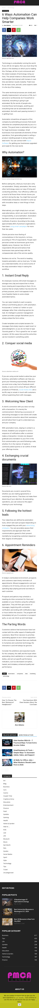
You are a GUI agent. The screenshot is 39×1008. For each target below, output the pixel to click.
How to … (6, 827)
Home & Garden (8, 824)
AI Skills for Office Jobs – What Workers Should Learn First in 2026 (25, 762)
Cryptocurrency (8, 799)
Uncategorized (8, 873)
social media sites (25, 390)
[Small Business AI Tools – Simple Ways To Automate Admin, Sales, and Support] (7, 752)
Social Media (7, 854)
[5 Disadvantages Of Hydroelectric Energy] (7, 902)
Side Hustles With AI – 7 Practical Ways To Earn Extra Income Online (25, 742)
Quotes (5, 851)
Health (5, 820)
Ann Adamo (7, 25)
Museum (6, 839)
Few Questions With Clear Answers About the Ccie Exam (28, 702)
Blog (4, 784)
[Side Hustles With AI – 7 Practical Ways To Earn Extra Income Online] (7, 742)
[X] (9, 30)
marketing (32, 673)
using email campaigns (18, 226)
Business (6, 787)
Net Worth (7, 845)
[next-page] (6, 770)
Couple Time (7, 796)
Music (5, 842)
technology (6, 676)
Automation (11, 673)
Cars (4, 790)
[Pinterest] (14, 30)
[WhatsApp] (18, 30)
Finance (6, 808)
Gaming (6, 817)
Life (4, 836)
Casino (5, 793)
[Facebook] (4, 30)
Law (4, 833)
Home (4, 7)
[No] (36, 1001)
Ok (19, 1004)
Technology (11, 7)
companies (20, 673)
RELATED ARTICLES (9, 735)
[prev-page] (3, 770)
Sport (5, 857)
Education (6, 802)
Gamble (6, 814)
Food (5, 811)
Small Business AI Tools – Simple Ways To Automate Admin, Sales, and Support (24, 752)
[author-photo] (20, 722)
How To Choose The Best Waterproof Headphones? (9, 702)
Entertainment (8, 805)
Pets (4, 848)
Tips (4, 866)
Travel (5, 870)
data (26, 673)
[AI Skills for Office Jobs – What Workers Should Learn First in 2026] (7, 762)
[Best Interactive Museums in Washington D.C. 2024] (7, 912)
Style (5, 860)
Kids (4, 830)
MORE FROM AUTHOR (26, 735)
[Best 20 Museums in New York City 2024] (7, 921)
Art (4, 781)
